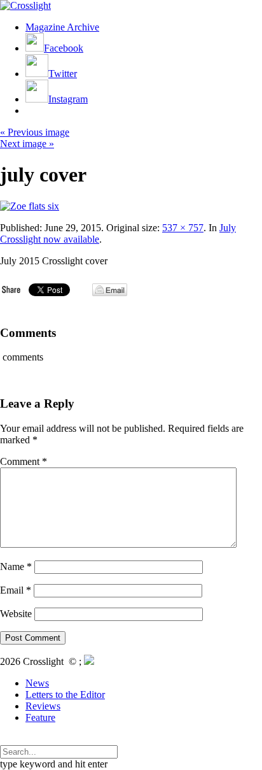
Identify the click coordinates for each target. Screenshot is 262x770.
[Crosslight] (25, 5)
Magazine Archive (62, 27)
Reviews (42, 706)
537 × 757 (182, 227)
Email (15, 590)
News (37, 683)
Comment (23, 461)
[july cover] (29, 206)
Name (16, 566)
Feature (40, 717)
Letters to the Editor (65, 694)
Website (16, 613)
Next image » (27, 143)
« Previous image (34, 132)
